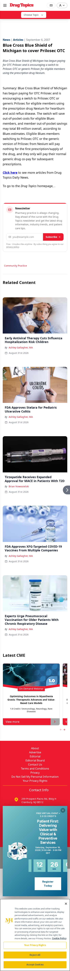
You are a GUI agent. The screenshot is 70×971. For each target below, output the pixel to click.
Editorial (35, 756)
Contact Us (35, 764)
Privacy (35, 772)
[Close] (66, 903)
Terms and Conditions (35, 768)
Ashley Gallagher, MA (21, 347)
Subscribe (51, 236)
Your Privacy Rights (35, 781)
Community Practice (15, 265)
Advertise (35, 752)
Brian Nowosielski (19, 486)
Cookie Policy (59, 938)
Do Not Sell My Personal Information (35, 777)
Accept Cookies (35, 964)
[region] (35, 935)
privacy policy (12, 246)
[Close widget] (62, 810)
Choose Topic (31, 14)
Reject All (35, 954)
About (35, 748)
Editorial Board (35, 760)
